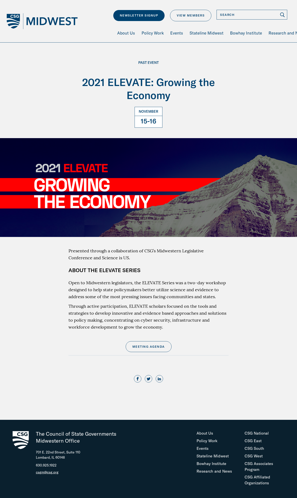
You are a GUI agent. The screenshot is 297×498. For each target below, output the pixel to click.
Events (203, 448)
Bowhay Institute (211, 463)
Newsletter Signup (139, 15)
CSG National (257, 433)
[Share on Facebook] (137, 379)
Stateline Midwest (213, 455)
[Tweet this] (148, 379)
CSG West (254, 455)
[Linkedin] (159, 379)
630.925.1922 (46, 465)
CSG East (253, 440)
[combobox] (252, 15)
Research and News (214, 471)
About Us (205, 433)
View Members (191, 15)
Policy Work (207, 440)
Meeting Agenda (148, 347)
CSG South (254, 448)
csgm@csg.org (47, 472)
